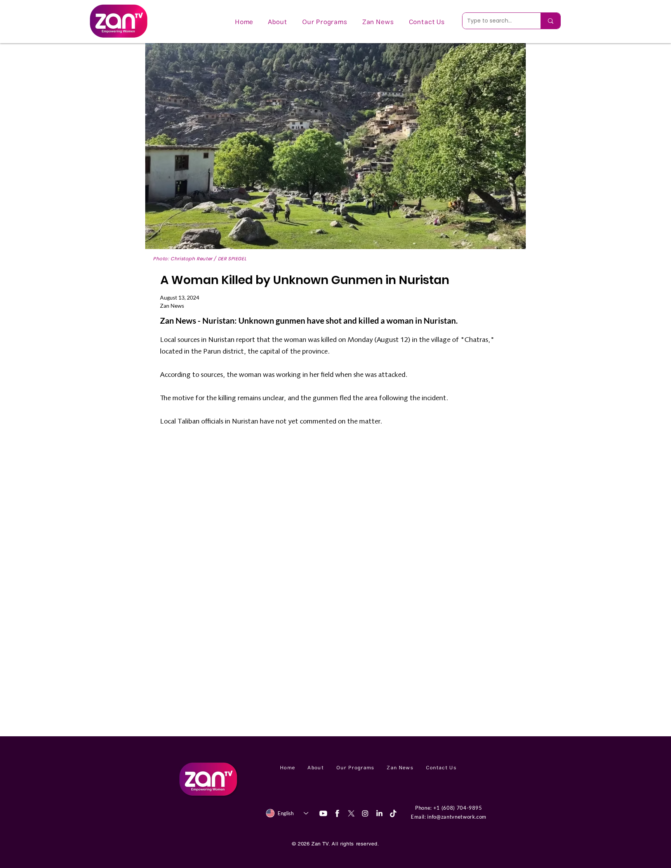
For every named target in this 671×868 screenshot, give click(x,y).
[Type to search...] (550, 21)
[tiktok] (393, 813)
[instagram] (365, 813)
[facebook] (337, 813)
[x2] (351, 813)
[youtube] (323, 813)
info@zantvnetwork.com (457, 817)
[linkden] (379, 813)
